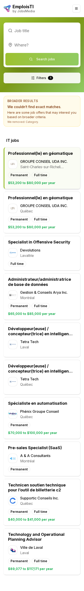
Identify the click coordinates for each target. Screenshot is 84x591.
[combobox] (42, 45)
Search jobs (45, 59)
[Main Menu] (76, 8)
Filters (44, 78)
